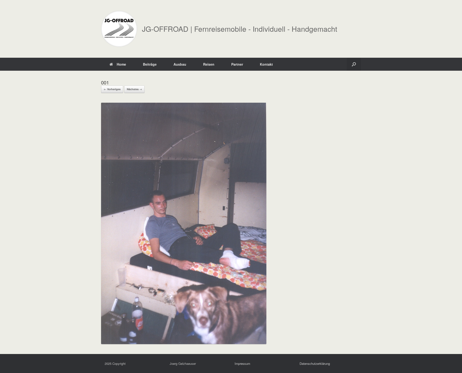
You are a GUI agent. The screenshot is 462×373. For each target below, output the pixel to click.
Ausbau (179, 64)
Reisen (208, 64)
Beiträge (150, 64)
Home (121, 64)
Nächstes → (134, 89)
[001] (183, 342)
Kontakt (266, 64)
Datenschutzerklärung (315, 363)
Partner (237, 64)
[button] (354, 64)
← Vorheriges (112, 89)
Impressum (242, 363)
